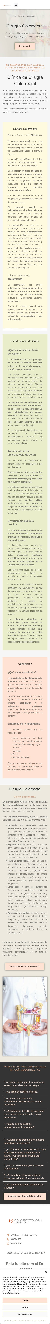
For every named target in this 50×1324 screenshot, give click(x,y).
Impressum (42, 1320)
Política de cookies (10, 1320)
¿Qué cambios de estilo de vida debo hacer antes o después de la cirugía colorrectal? (24, 1114)
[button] (46, 1272)
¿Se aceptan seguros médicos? (22, 1092)
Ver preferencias (25, 1314)
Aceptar (25, 1300)
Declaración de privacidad (28, 1320)
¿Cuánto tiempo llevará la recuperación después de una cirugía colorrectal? (23, 1101)
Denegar (25, 1307)
